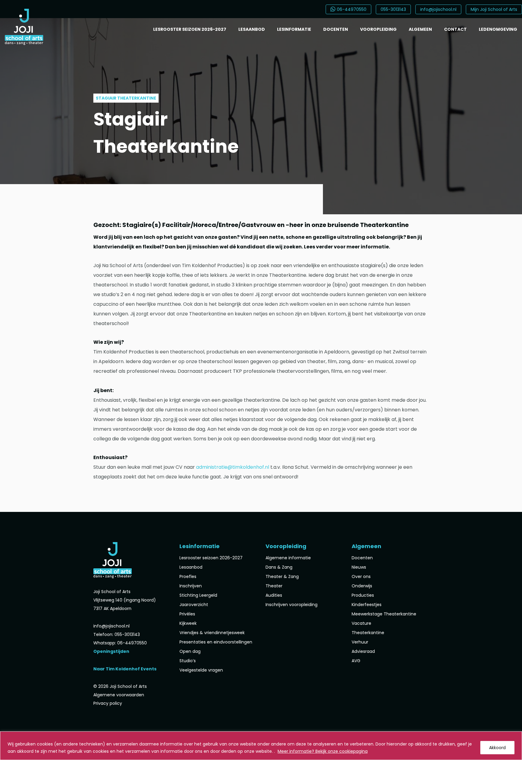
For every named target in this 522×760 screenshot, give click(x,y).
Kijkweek (188, 623)
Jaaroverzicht (193, 605)
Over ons (361, 576)
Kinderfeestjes (367, 605)
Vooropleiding (378, 29)
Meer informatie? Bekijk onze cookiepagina (323, 751)
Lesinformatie (294, 29)
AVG (356, 661)
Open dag (190, 651)
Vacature (361, 623)
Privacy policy (107, 703)
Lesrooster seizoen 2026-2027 (189, 29)
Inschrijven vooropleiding (291, 605)
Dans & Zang (279, 567)
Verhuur (360, 642)
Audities (274, 595)
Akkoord (497, 748)
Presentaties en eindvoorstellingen (215, 642)
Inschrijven (190, 586)
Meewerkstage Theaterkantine (384, 614)
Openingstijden (111, 651)
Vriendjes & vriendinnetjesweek (212, 633)
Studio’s (187, 661)
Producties (363, 595)
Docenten (335, 29)
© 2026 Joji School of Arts (120, 686)
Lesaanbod (251, 29)
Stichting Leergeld (198, 595)
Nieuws (359, 567)
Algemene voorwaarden (118, 695)
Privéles (187, 614)
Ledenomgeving (498, 29)
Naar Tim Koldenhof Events (124, 669)
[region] (261, 745)
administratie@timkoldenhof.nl (232, 467)
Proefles (187, 576)
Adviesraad (363, 651)
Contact (455, 29)
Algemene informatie (288, 558)
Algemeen (420, 29)
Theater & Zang (282, 576)
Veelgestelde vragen (201, 670)
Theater (274, 586)
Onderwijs (362, 586)
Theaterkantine (368, 633)
